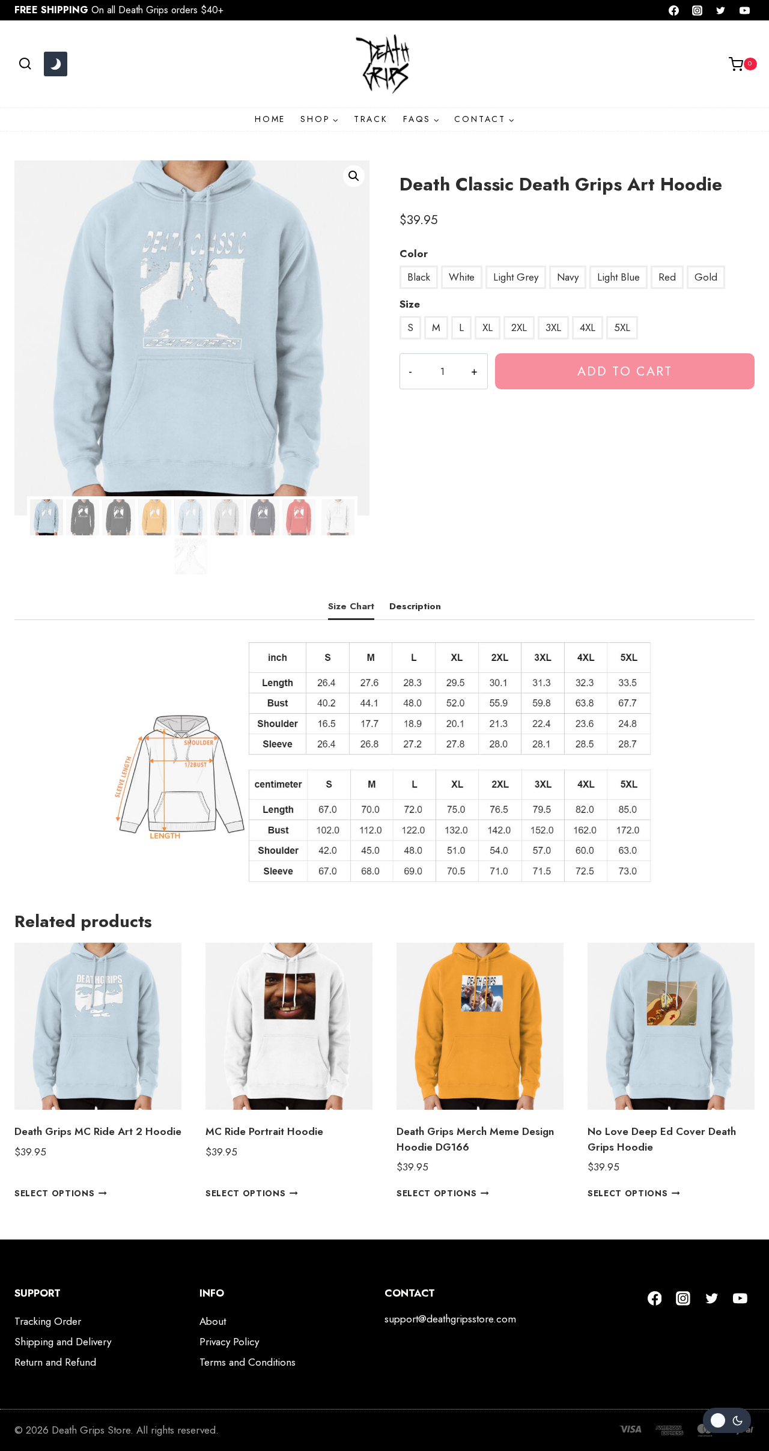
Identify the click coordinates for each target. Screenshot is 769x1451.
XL (487, 327)
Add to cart (624, 371)
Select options (54, 1193)
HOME (270, 119)
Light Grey (515, 277)
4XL (587, 327)
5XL (622, 327)
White (462, 277)
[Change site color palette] (55, 64)
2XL (519, 327)
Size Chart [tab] (351, 606)
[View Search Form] (25, 64)
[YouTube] (744, 10)
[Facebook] (674, 10)
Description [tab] (415, 606)
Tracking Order (47, 1321)
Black (418, 277)
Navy (568, 277)
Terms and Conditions (247, 1362)
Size (410, 304)
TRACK (371, 119)
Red (667, 277)
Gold (706, 277)
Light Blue (618, 277)
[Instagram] (697, 10)
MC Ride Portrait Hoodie (264, 1131)
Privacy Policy (229, 1341)
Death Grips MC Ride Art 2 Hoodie (97, 1131)
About (212, 1321)
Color (414, 253)
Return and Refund (55, 1362)
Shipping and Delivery (62, 1341)
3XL (553, 327)
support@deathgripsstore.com (450, 1319)
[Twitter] (721, 10)
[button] (354, 176)
